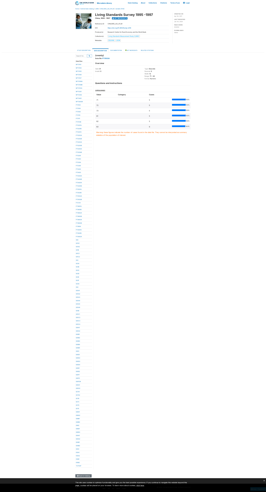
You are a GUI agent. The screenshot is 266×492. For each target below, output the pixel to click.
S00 (77, 240)
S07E (77, 408)
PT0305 (78, 165)
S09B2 (78, 445)
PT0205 (78, 155)
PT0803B (79, 223)
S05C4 (78, 324)
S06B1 (78, 334)
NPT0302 (79, 95)
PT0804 (78, 226)
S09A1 (78, 435)
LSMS (97, 9)
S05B (77, 311)
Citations (163, 3)
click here (140, 485)
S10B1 (77, 459)
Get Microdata (120, 18)
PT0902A (79, 236)
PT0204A (79, 149)
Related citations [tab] (147, 50)
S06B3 (78, 341)
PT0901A (79, 230)
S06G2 (78, 388)
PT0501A (79, 189)
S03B (77, 267)
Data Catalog (133, 3)
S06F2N (78, 381)
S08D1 (78, 429)
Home (77, 9)
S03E (77, 277)
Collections (153, 3)
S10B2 (78, 462)
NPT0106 (79, 74)
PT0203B (79, 145)
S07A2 (78, 395)
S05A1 (78, 290)
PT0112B (78, 122)
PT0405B (79, 186)
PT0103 (78, 105)
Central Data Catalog (87, 9)
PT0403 (78, 172)
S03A (77, 263)
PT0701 (78, 203)
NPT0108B (79, 85)
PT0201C (79, 132)
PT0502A (79, 196)
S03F (77, 280)
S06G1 (78, 385)
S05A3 (78, 297)
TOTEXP (78, 466)
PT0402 (78, 169)
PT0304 (78, 162)
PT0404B (79, 179)
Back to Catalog (84, 476)
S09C (77, 449)
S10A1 (77, 452)
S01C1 (78, 253)
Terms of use (175, 3)
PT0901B (78, 233)
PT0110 (78, 115)
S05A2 (78, 294)
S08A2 (78, 415)
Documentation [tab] (116, 50)
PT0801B (78, 209)
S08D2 (78, 432)
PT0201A (79, 125)
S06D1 (78, 354)
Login (188, 3)
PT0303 (78, 159)
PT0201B (78, 128)
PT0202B (79, 139)
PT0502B (79, 199)
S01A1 (77, 243)
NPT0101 (78, 64)
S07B (77, 398)
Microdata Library (104, 3)
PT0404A (79, 176)
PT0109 (78, 111)
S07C (77, 402)
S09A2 (78, 439)
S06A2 (78, 331)
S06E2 (78, 371)
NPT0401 (79, 98)
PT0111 (78, 118)
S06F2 (78, 378)
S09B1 (78, 442)
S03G (77, 284)
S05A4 (78, 300)
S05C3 (78, 321)
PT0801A (79, 206)
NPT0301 (79, 91)
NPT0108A (79, 81)
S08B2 (78, 422)
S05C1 (78, 314)
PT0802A (79, 213)
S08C (77, 425)
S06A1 (78, 327)
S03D (77, 273)
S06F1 (78, 375)
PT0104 (78, 108)
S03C (77, 270)
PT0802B (79, 216)
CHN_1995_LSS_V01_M (107, 9)
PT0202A (79, 135)
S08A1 (78, 412)
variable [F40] (119, 9)
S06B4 (78, 344)
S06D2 (78, 358)
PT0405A (79, 182)
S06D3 (78, 361)
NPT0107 (79, 78)
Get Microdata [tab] (132, 50)
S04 (77, 287)
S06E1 (78, 368)
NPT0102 (79, 68)
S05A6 (78, 307)
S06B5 (78, 348)
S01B (77, 250)
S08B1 (78, 418)
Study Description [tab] (84, 50)
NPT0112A (79, 88)
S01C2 (78, 257)
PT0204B (79, 152)
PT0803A (79, 219)
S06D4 (78, 364)
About (143, 3)
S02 (77, 260)
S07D (77, 405)
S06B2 (78, 338)
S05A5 (78, 304)
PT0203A (79, 142)
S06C (77, 351)
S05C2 (78, 317)
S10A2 (78, 456)
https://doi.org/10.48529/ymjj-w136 (119, 28)
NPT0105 (79, 71)
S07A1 (78, 391)
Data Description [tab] (100, 50)
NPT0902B (79, 101)
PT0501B (78, 192)
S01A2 (78, 246)
